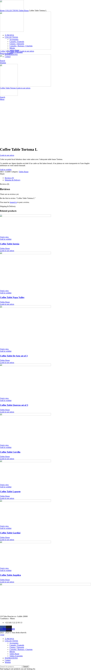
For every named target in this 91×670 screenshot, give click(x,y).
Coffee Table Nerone (8, 88)
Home (2, 11)
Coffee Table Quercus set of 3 (14, 405)
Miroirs (12, 652)
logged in (13, 202)
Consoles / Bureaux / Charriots (20, 649)
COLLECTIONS (12, 11)
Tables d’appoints (16, 52)
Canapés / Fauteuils (16, 645)
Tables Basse (24, 11)
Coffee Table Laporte (10, 491)
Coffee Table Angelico (10, 575)
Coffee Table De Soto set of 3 (14, 356)
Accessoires (13, 643)
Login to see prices (27, 51)
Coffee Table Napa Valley (10, 51)
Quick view (4, 237)
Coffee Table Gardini (10, 533)
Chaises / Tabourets (16, 647)
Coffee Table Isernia (9, 244)
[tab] (48, 178)
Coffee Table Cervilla (10, 452)
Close (2, 635)
